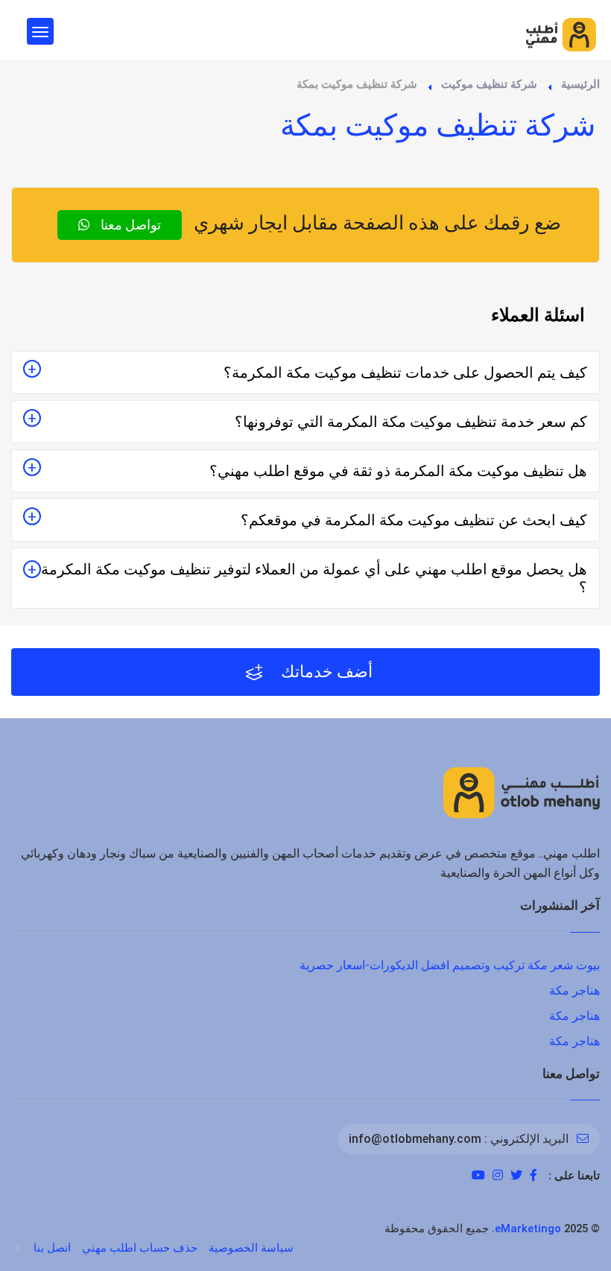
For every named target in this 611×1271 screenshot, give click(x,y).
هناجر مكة (574, 990)
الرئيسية (580, 84)
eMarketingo (528, 1228)
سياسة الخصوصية (251, 1248)
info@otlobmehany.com (415, 1139)
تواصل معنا (129, 224)
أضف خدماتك (325, 671)
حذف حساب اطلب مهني (139, 1248)
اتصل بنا (52, 1248)
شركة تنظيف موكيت (489, 84)
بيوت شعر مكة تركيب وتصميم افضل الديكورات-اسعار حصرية (450, 965)
